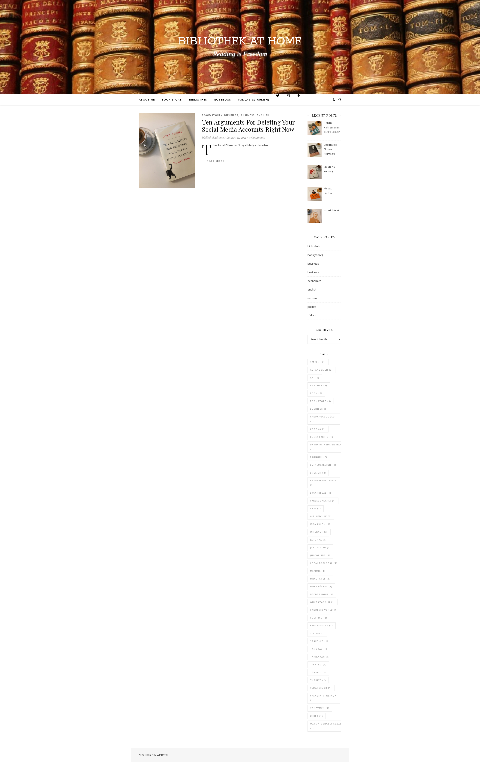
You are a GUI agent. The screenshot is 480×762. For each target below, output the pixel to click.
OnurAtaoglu (322, 602)
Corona (318, 429)
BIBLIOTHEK (198, 99)
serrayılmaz (321, 625)
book (316, 393)
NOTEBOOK (222, 99)
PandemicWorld (324, 609)
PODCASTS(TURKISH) (253, 99)
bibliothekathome (213, 137)
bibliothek (314, 246)
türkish (312, 315)
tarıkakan (320, 656)
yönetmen (319, 708)
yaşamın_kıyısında (323, 698)
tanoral (318, 648)
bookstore (320, 401)
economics (314, 281)
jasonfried (320, 547)
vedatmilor (321, 687)
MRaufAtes (320, 578)
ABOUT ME (147, 99)
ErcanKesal (320, 492)
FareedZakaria (323, 500)
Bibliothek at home (240, 41)
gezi (315, 508)
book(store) (212, 115)
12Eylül (318, 362)
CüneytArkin (321, 436)
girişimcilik (321, 516)
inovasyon (320, 524)
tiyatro (318, 664)
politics (312, 307)
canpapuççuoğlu (322, 419)
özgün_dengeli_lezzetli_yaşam (333, 726)
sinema (317, 633)
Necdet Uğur (321, 594)
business (231, 115)
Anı (314, 377)
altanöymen (321, 369)
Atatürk (318, 385)
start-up (319, 641)
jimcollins (320, 555)
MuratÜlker (321, 586)
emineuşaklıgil (323, 464)
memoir (312, 298)
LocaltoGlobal (324, 563)
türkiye (318, 680)
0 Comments (257, 137)
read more (215, 161)
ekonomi (318, 457)
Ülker (316, 716)
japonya (318, 539)
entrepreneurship (323, 482)
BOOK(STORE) (172, 99)
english (263, 115)
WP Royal (162, 755)
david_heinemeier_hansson (329, 447)
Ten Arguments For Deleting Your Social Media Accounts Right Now (248, 125)
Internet (319, 531)
